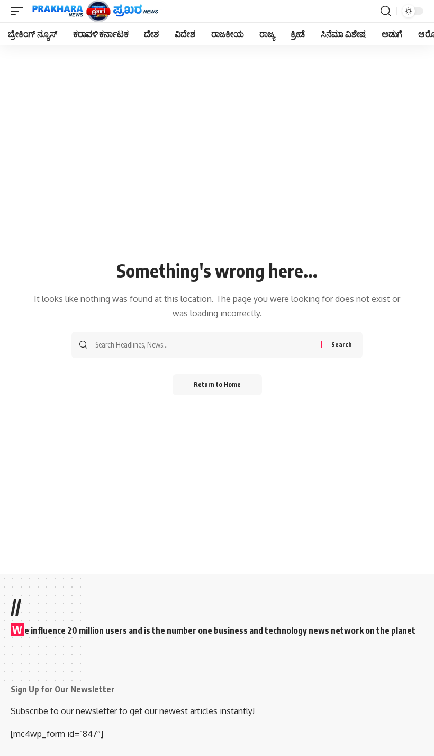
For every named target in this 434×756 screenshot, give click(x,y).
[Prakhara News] (95, 11)
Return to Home (217, 384)
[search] (386, 11)
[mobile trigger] (20, 11)
